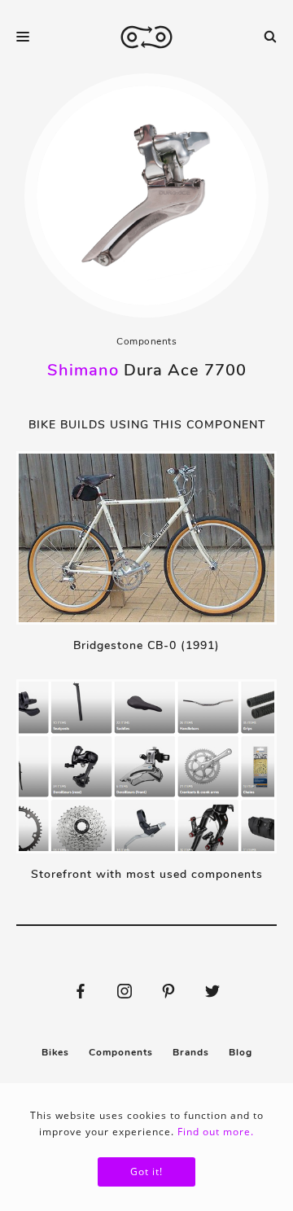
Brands (191, 1052)
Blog (240, 1052)
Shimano (83, 370)
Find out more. (215, 1132)
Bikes (55, 1052)
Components (146, 341)
